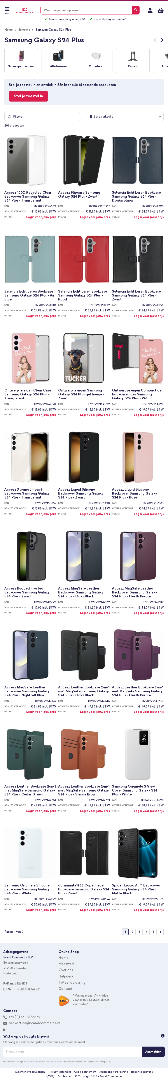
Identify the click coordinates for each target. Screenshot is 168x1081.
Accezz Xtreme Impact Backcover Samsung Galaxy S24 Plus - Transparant (27, 493)
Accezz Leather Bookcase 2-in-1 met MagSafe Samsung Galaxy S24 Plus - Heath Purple (137, 691)
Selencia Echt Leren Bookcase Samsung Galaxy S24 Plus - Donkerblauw (136, 196)
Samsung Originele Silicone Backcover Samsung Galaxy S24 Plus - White (27, 889)
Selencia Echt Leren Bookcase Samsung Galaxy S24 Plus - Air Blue (29, 295)
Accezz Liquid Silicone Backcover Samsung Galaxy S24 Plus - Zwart (80, 493)
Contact (65, 988)
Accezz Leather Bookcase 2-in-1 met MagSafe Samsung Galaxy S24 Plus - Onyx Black (84, 691)
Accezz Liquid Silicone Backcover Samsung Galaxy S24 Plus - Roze (134, 493)
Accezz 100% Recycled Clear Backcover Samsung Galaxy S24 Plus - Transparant (27, 196)
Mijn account (150, 10)
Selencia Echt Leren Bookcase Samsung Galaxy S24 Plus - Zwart (136, 295)
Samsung (24, 30)
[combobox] (90, 10)
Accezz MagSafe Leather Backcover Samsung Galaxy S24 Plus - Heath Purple (134, 592)
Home (8, 30)
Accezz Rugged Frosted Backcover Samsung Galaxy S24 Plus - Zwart (27, 592)
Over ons (66, 970)
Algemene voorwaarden (30, 1072)
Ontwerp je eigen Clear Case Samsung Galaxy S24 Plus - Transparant (27, 394)
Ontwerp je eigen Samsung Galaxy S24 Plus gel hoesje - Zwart (81, 394)
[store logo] (24, 10)
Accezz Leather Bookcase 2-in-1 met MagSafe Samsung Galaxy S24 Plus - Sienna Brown (84, 790)
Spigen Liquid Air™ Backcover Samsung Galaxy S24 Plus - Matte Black (136, 889)
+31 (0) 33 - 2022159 (24, 1017)
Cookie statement (85, 1072)
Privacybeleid (52, 1061)
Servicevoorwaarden (73, 1061)
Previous (155, 40)
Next (162, 40)
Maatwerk (67, 964)
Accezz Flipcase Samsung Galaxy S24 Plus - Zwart (79, 195)
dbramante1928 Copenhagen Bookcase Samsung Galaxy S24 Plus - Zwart (83, 889)
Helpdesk (66, 976)
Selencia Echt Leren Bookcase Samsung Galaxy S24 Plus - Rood (82, 295)
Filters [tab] (17, 116)
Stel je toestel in (28, 96)
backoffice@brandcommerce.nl (34, 1023)
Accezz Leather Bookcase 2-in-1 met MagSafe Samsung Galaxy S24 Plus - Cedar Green (30, 790)
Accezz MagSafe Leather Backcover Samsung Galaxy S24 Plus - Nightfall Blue (27, 691)
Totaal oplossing (72, 982)
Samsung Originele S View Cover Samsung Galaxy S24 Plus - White (135, 790)
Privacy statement (60, 1072)
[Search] (136, 10)
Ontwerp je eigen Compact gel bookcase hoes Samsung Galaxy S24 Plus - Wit (137, 394)
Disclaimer (64, 1076)
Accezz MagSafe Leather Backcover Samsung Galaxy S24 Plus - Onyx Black (80, 592)
